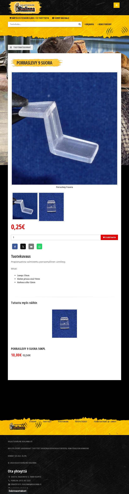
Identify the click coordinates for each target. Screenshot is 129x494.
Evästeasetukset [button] (17, 491)
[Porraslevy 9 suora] (64, 128)
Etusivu (32, 421)
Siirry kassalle (61, 17)
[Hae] (80, 24)
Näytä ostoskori (30, 17)
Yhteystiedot (81, 421)
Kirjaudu (89, 24)
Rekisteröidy (104, 24)
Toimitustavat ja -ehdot (105, 421)
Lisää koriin (110, 237)
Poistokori (63, 421)
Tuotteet (47, 421)
